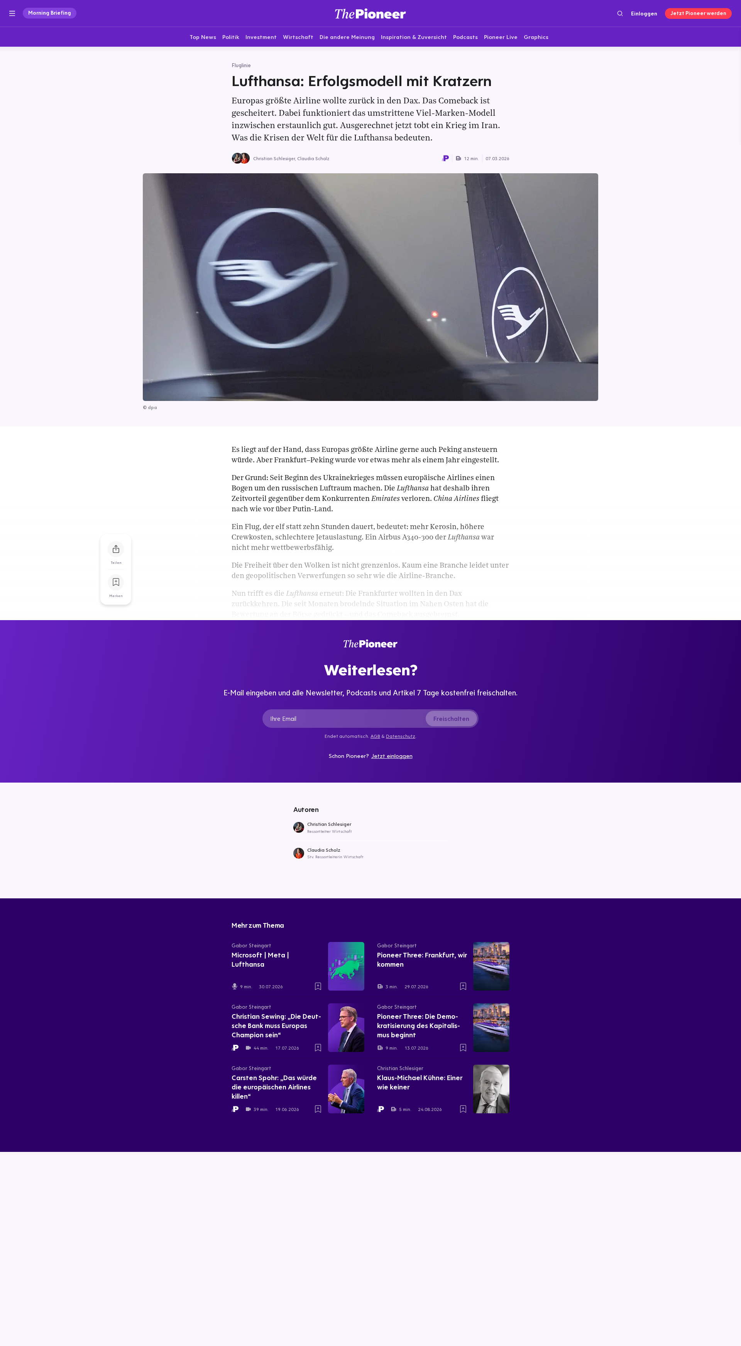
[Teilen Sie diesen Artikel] (116, 549)
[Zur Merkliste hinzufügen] (116, 582)
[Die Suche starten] (620, 13)
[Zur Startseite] (370, 13)
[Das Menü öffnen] (12, 13)
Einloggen (644, 13)
